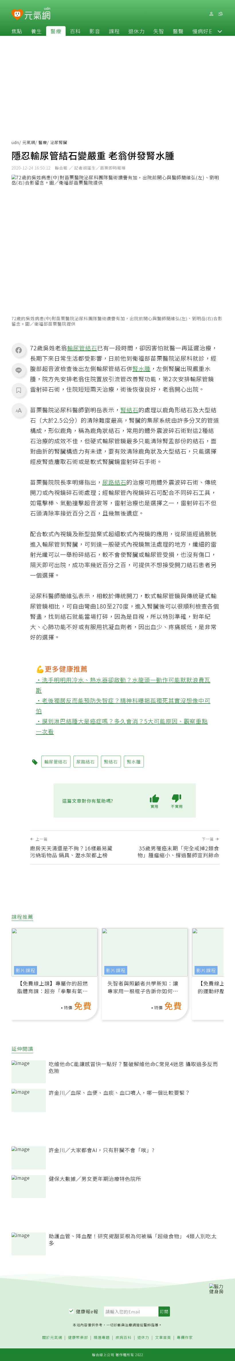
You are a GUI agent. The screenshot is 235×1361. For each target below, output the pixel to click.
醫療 (55, 31)
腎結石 (129, 410)
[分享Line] (18, 370)
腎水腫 (141, 368)
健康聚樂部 (78, 1337)
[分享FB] (18, 350)
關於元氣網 (52, 1337)
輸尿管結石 (82, 348)
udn (15, 142)
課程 (114, 31)
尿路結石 (114, 482)
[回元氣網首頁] (37, 13)
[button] (220, 31)
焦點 (16, 31)
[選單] (220, 13)
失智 (158, 31)
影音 (94, 31)
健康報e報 (87, 1311)
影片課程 (25, 970)
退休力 (136, 31)
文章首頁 (163, 1337)
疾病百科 (123, 1337)
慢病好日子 (206, 31)
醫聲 (178, 31)
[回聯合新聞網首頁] (17, 14)
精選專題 (102, 1337)
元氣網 (28, 142)
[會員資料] (211, 13)
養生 (36, 31)
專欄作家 (185, 1337)
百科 (75, 31)
